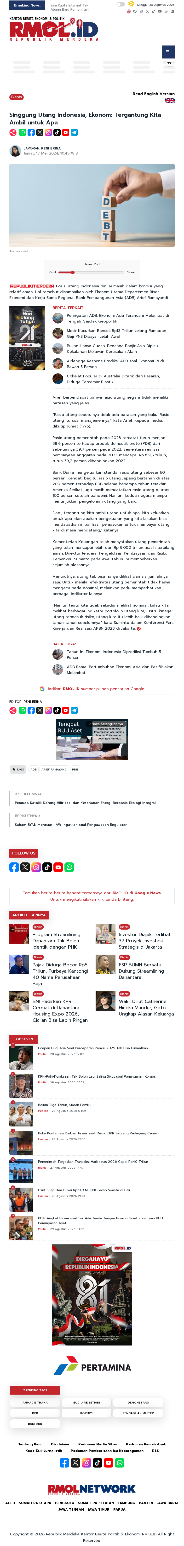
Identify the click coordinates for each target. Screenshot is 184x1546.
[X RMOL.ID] (25, 867)
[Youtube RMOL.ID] (58, 867)
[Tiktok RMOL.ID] (47, 867)
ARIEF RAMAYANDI (54, 769)
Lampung (126, 1503)
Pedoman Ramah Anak (146, 1444)
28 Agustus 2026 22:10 (69, 1139)
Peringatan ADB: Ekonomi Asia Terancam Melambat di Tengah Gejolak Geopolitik (118, 318)
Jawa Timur (98, 1509)
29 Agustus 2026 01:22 (67, 1229)
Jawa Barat (168, 1503)
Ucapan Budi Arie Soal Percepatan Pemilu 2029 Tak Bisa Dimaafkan (93, 1048)
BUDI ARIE (35, 1424)
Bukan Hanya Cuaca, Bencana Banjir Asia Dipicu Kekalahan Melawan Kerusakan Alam (112, 349)
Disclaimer (60, 1444)
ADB (33, 769)
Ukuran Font (92, 264)
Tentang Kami (30, 1444)
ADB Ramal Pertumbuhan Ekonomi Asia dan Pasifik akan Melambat (120, 670)
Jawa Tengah (71, 1509)
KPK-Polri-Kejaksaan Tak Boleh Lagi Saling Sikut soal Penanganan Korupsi (97, 1076)
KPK (35, 1413)
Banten (146, 1503)
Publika (43, 1111)
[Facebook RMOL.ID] (14, 867)
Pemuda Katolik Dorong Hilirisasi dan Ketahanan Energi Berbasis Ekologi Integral (85, 802)
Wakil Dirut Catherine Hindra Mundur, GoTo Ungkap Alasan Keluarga (146, 1007)
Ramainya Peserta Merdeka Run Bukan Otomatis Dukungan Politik (81, 7)
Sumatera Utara (35, 1503)
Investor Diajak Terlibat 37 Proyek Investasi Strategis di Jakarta (145, 940)
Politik (42, 1054)
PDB (75, 769)
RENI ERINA (51, 148)
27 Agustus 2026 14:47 (67, 1167)
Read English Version (154, 94)
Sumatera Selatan (96, 1503)
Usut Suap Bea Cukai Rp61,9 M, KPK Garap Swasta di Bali (84, 1190)
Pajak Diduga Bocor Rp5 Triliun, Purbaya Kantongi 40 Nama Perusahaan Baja (60, 974)
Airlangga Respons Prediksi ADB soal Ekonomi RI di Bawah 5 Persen (115, 364)
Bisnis (16, 97)
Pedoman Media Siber (97, 1444)
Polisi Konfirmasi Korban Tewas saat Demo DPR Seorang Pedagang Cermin (98, 1133)
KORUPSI (86, 1413)
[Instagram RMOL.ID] (36, 867)
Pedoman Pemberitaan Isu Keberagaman (107, 1450)
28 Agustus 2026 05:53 (67, 1082)
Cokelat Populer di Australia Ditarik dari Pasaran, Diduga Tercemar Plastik (113, 379)
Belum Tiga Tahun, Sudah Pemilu (64, 1105)
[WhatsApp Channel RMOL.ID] (69, 867)
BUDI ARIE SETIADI (86, 1402)
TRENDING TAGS (35, 1390)
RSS (155, 1450)
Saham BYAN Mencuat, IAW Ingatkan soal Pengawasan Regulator (71, 824)
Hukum (43, 1139)
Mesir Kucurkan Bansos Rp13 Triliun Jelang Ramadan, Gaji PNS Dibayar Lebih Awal (117, 333)
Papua (119, 1509)
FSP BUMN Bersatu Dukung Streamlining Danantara (141, 971)
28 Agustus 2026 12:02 (67, 1054)
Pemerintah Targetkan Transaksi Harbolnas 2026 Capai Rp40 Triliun (93, 1161)
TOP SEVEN (23, 1039)
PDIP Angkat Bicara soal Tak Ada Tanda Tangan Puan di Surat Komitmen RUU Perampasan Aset (100, 1221)
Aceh (10, 1503)
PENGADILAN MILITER (138, 1413)
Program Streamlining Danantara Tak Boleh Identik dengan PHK (56, 940)
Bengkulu (64, 1503)
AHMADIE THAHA (35, 1402)
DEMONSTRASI (138, 1402)
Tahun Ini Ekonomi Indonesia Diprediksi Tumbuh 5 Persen (114, 654)
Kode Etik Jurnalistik (43, 1450)
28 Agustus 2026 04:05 (69, 1111)
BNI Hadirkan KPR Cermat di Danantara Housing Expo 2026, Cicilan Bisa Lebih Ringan (60, 1010)
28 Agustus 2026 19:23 (68, 1196)
